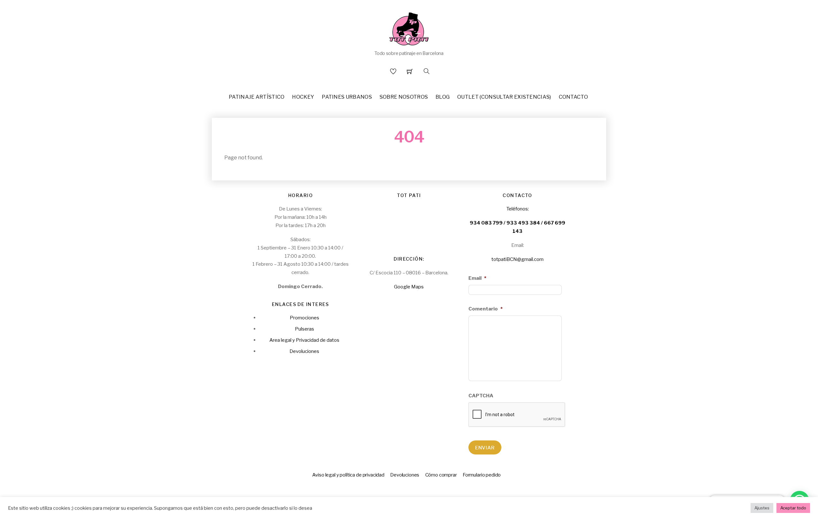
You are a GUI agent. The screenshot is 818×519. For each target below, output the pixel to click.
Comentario (485, 309)
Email (477, 278)
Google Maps (409, 287)
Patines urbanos (347, 97)
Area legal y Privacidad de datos (304, 340)
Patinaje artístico (257, 97)
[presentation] (517, 414)
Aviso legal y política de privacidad (348, 475)
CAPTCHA (480, 396)
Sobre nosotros (404, 97)
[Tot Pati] (409, 27)
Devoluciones (304, 351)
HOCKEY (303, 97)
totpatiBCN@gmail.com (517, 259)
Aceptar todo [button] (793, 507)
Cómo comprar (441, 475)
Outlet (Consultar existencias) (504, 97)
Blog (443, 97)
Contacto (573, 97)
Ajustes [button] (761, 507)
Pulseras (304, 329)
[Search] (426, 71)
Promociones (304, 318)
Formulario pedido (482, 475)
